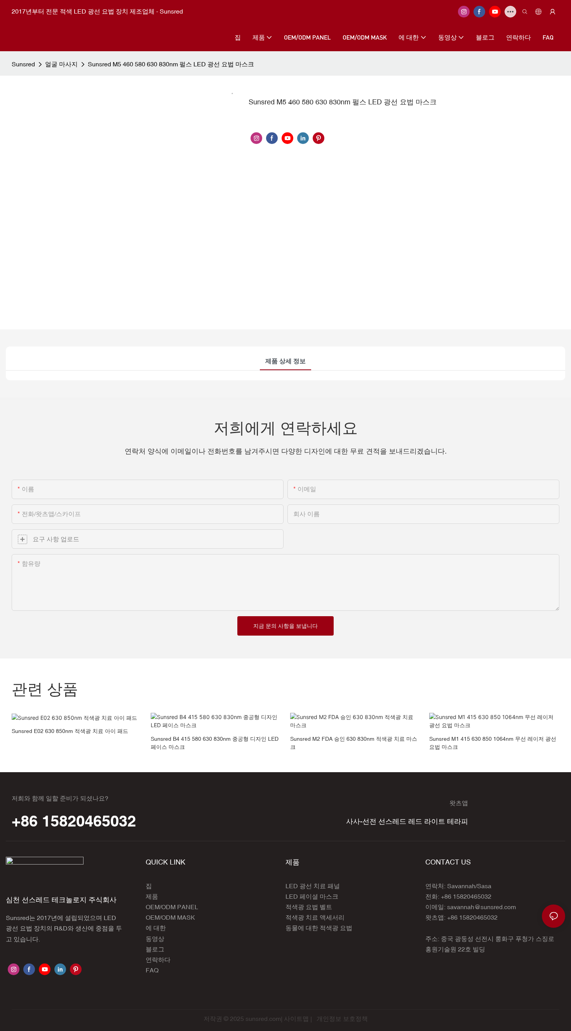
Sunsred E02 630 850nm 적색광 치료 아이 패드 (70, 731)
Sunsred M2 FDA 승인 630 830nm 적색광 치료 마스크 (353, 743)
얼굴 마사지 (61, 64)
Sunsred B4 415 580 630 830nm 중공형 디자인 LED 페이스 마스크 (215, 743)
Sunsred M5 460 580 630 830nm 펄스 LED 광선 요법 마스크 (171, 64)
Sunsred (23, 64)
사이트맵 (296, 1018)
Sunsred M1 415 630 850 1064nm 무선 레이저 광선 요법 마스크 (492, 743)
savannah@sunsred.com (481, 906)
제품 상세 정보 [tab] (285, 360)
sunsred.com (263, 1018)
